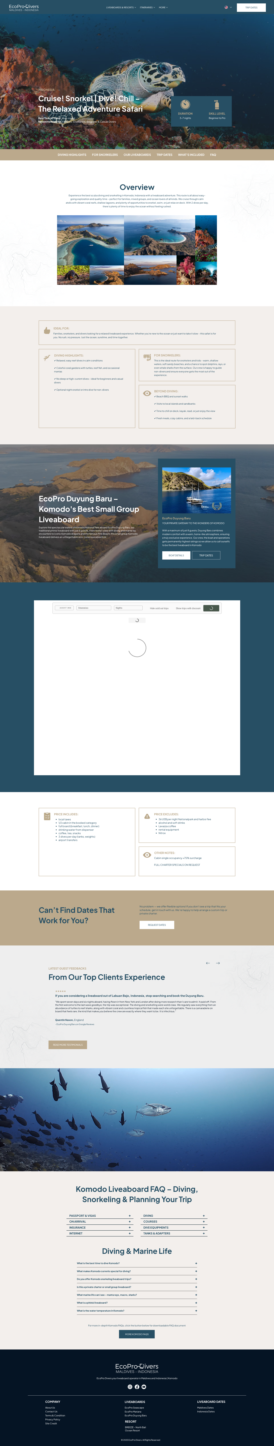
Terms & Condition (55, 1415)
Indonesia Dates (206, 1411)
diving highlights (72, 154)
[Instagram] (130, 1387)
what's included (191, 154)
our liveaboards (137, 154)
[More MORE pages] (167, 7)
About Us (50, 1407)
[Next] (218, 963)
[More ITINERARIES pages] (154, 7)
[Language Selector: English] (228, 7)
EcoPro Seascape (134, 1407)
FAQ (213, 154)
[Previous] (208, 963)
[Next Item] (209, 250)
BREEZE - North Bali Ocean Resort (135, 1429)
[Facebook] (137, 1387)
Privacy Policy (52, 1419)
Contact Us (51, 1411)
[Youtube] (144, 1387)
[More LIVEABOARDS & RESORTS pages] (135, 7)
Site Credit (51, 1423)
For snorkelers (105, 154)
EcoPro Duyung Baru (136, 1415)
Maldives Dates (205, 1407)
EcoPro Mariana (133, 1411)
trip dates (164, 154)
